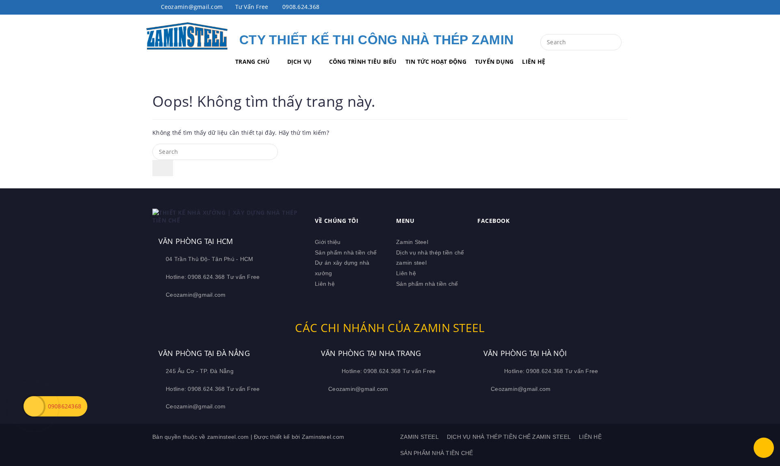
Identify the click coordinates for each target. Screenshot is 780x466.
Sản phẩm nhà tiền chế (346, 252)
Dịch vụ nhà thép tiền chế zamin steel (509, 437)
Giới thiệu (328, 242)
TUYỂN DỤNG (494, 61)
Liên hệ (325, 283)
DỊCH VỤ (299, 61)
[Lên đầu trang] (764, 448)
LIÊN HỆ (533, 61)
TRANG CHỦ (252, 61)
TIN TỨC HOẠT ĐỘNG (435, 61)
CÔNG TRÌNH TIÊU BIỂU (363, 61)
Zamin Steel (412, 242)
